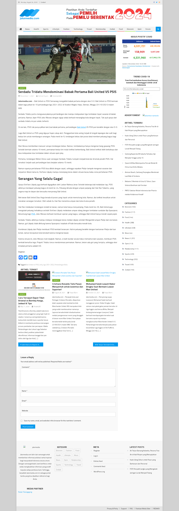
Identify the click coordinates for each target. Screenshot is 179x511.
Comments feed (99, 466)
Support (124, 508)
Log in (96, 456)
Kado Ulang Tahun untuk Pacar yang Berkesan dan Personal (141, 137)
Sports (45, 29)
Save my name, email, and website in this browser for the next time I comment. (52, 420)
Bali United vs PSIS (32, 264)
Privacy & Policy (112, 508)
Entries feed (98, 461)
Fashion (66, 29)
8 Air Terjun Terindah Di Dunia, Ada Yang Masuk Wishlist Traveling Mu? (106, 344)
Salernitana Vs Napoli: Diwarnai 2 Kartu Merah (32, 344)
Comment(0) (57, 96)
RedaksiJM (37, 306)
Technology (78, 29)
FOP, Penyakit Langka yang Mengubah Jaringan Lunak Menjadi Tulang (142, 146)
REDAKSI (156, 508)
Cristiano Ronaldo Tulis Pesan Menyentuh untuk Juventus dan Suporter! (67, 286)
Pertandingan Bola (61, 264)
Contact (43, 2)
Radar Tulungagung (25, 492)
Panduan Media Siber (143, 508)
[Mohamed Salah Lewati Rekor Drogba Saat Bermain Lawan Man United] (102, 274)
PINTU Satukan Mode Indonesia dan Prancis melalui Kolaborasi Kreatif (141, 192)
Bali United (81, 127)
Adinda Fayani (43, 96)
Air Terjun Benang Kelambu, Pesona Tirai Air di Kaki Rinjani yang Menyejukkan (141, 128)
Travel (89, 29)
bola (41, 264)
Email (24, 400)
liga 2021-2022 (48, 264)
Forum (148, 29)
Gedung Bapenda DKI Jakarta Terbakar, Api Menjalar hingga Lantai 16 (140, 156)
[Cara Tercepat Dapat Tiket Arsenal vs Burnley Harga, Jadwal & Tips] (34, 281)
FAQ (131, 508)
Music (127, 233)
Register (97, 450)
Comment (26, 367)
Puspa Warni (73, 292)
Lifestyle (55, 29)
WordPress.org (99, 471)
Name (24, 391)
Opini (139, 29)
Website (25, 410)
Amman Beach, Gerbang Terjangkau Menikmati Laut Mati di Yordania (142, 174)
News (27, 29)
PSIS (33, 213)
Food (121, 29)
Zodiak (112, 29)
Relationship (101, 29)
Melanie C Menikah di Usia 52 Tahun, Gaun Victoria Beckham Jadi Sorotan (140, 183)
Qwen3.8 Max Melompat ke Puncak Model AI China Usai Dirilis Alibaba (141, 165)
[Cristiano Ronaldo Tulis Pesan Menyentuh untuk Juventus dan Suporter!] (68, 274)
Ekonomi (130, 29)
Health (36, 29)
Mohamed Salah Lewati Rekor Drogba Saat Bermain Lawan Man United (100, 286)
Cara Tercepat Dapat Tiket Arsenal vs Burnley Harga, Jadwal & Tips (31, 300)
